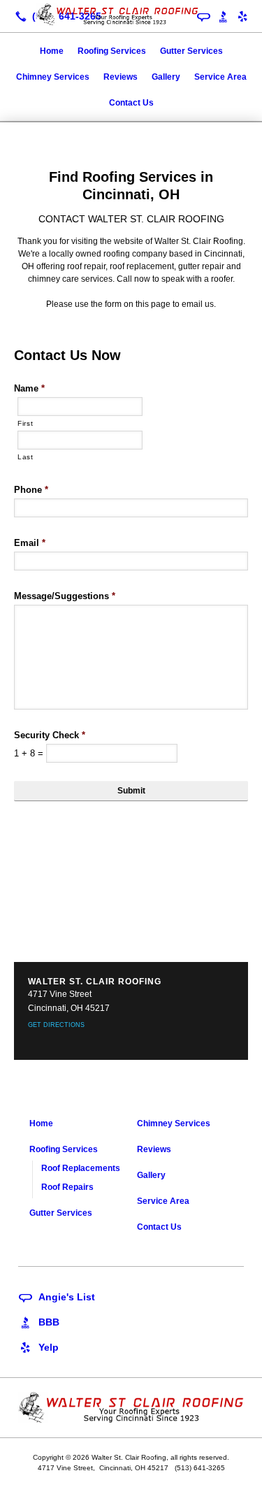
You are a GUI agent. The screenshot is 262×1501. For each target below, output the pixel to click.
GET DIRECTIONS (56, 1024)
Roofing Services (112, 51)
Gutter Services (191, 51)
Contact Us (131, 103)
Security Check (49, 735)
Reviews (120, 77)
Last (25, 457)
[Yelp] (242, 16)
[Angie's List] (56, 1296)
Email (29, 542)
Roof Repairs (67, 1187)
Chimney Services (52, 77)
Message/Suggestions (64, 596)
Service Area (220, 77)
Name (29, 388)
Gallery (166, 77)
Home (52, 51)
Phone (31, 489)
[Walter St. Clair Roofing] (131, 14)
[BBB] (38, 1321)
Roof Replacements (80, 1168)
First (25, 423)
